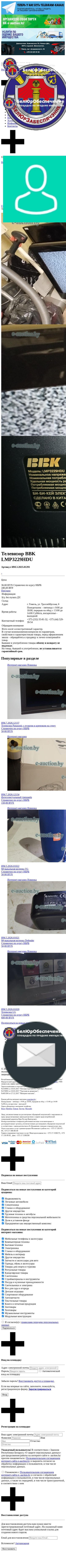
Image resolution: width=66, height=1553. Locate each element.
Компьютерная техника (17, 1242)
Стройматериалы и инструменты (22, 1279)
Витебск (9, 1108)
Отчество (35, 1441)
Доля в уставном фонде (17, 1220)
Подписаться (8, 1328)
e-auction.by (31, 1099)
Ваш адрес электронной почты (17, 1434)
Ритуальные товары (15, 1269)
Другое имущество (15, 1211)
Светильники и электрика (18, 1285)
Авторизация (22, 1543)
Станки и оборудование (17, 1208)
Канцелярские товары (16, 1273)
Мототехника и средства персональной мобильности (32, 1217)
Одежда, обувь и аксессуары (20, 1263)
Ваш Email (6, 1183)
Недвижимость (13, 1198)
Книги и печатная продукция (20, 1304)
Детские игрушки (14, 1291)
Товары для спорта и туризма (20, 1266)
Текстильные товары (16, 1300)
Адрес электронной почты (15, 1367)
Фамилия (6, 1437)
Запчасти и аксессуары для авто (21, 1260)
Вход (4, 1395)
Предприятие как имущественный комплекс (28, 1223)
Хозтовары (10, 1310)
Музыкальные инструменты (19, 1313)
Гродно (21, 1108)
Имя (43, 1437)
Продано (5, 590)
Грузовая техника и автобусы (20, 1214)
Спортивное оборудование (19, 1294)
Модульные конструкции (18, 1316)
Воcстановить (8, 1549)
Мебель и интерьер (15, 1254)
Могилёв (28, 1108)
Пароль (5, 1371)
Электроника (12, 1248)
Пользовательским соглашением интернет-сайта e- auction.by (27, 1473)
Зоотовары (10, 1307)
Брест (3, 1108)
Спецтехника (12, 1205)
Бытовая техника (14, 1245)
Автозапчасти (12, 1297)
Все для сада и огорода (17, 1288)
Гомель (15, 1108)
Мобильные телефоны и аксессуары (24, 1238)
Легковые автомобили (16, 1201)
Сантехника (11, 1276)
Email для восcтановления (14, 1537)
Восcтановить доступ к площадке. (36, 1381)
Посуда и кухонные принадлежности (24, 1282)
